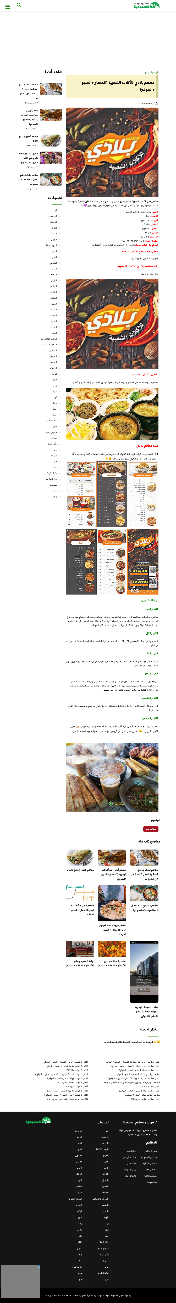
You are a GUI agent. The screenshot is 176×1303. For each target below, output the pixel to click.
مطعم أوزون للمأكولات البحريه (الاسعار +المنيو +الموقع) (113, 874)
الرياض (53, 286)
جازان (54, 403)
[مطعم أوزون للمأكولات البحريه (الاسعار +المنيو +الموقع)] (51, 115)
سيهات (54, 456)
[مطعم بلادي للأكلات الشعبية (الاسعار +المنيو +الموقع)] (112, 152)
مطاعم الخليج (150, 1176)
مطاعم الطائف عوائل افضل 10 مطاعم (142, 1095)
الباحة (54, 228)
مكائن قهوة (52, 473)
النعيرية (53, 356)
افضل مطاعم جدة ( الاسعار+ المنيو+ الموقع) (139, 1070)
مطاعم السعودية (149, 1157)
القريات (53, 310)
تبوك (55, 392)
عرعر (55, 467)
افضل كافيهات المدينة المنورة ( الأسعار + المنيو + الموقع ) (61, 1074)
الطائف (53, 298)
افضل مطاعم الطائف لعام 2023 (145, 1099)
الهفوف (53, 368)
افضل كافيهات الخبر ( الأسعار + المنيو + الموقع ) (66, 1095)
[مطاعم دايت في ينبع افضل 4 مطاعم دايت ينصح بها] (51, 179)
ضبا (55, 462)
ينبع (55, 497)
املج (55, 380)
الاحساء (53, 222)
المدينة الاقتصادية (49, 339)
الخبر (54, 251)
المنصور (53, 351)
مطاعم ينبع (151, 829)
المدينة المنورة (50, 345)
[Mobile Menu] (7, 6)
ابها (55, 210)
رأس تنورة (52, 444)
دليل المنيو (131, 1151)
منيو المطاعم (151, 1151)
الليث (54, 333)
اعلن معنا (49, 1296)
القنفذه (53, 327)
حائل (54, 415)
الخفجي (53, 263)
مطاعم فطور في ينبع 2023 (80, 870)
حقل (55, 427)
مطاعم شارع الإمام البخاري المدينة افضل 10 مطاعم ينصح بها (132, 1083)
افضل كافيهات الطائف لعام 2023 (73, 1083)
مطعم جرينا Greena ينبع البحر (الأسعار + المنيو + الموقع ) (112, 930)
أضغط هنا (96, 245)
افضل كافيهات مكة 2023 (76, 1070)
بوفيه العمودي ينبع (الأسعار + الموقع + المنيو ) (80, 963)
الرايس (54, 281)
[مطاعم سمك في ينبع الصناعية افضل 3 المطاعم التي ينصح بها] (51, 89)
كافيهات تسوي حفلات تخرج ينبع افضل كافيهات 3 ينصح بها (28, 158)
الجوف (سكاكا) (50, 245)
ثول (55, 397)
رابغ (55, 450)
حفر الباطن (52, 421)
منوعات (53, 485)
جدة (55, 409)
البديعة (53, 234)
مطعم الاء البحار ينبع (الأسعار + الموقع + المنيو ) (112, 963)
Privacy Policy (62, 1296)
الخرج (54, 257)
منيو (55, 491)
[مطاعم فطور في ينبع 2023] (51, 141)
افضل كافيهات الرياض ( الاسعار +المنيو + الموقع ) (65, 1062)
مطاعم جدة (151, 1170)
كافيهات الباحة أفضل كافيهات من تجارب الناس (67, 1099)
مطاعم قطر (151, 1182)
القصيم (53, 316)
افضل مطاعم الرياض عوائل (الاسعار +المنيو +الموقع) (135, 1066)
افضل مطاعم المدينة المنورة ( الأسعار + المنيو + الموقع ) (134, 1079)
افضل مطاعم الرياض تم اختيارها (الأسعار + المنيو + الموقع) (133, 1062)
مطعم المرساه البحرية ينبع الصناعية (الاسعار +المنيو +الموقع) (146, 1012)
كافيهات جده (130, 1176)
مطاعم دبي (131, 1164)
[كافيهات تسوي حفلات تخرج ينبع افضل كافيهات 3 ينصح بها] (51, 158)
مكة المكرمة (51, 479)
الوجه (54, 374)
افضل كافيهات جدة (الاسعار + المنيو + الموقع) (67, 1066)
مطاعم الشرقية (150, 1164)
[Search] (18, 5)
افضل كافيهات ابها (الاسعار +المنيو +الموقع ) (67, 1079)
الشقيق (53, 292)
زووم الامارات (130, 1170)
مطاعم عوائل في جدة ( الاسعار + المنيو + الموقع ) (138, 1074)
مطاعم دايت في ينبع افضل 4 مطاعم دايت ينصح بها (144, 908)
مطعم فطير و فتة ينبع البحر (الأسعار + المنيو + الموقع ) (81, 910)
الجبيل (54, 240)
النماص (53, 362)
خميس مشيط (51, 432)
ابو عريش (52, 216)
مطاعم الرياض (129, 1157)
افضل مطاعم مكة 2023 (149, 1087)
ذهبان (54, 438)
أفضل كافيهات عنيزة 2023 (76, 1087)
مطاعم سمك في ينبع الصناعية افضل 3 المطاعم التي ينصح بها (144, 874)
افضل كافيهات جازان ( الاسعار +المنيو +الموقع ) (66, 1091)
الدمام (54, 275)
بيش (55, 386)
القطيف (53, 321)
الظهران (53, 304)
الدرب (54, 269)
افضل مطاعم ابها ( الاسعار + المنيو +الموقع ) (139, 1091)
